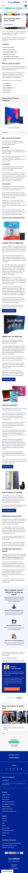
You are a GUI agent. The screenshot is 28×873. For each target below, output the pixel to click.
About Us (4, 818)
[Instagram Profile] (14, 768)
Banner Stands (5, 797)
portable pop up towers (10, 495)
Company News (5, 833)
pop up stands (15, 652)
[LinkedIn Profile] (17, 768)
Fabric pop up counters (7, 439)
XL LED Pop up (8, 375)
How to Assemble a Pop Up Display (16, 294)
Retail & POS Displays (7, 809)
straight (3, 257)
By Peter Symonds (8, 24)
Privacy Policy (21, 783)
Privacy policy (14, 864)
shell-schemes (23, 156)
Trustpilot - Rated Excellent (16, 8)
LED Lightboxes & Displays (8, 804)
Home (3, 10)
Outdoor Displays (6, 806)
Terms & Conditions (14, 868)
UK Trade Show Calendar (8, 830)
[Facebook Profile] (6, 768)
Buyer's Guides (17, 10)
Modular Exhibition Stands (8, 801)
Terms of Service (4, 784)
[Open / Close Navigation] (4, 2)
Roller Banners (5, 799)
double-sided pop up (18, 159)
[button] (7, 871)
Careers (4, 835)
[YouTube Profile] (21, 768)
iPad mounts (23, 459)
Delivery (4, 825)
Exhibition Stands (6, 794)
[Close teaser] (13, 869)
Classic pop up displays (7, 246)
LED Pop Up (18, 374)
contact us (4, 655)
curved (21, 255)
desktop (5, 367)
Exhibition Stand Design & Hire (9, 811)
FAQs (3, 823)
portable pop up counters (10, 408)
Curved (17, 366)
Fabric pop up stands (6, 340)
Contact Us (4, 821)
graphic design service (16, 522)
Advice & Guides (9, 10)
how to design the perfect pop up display (15, 545)
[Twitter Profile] (10, 768)
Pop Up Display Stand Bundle (9, 213)
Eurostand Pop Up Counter (14, 414)
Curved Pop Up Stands (14, 127)
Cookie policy (14, 866)
